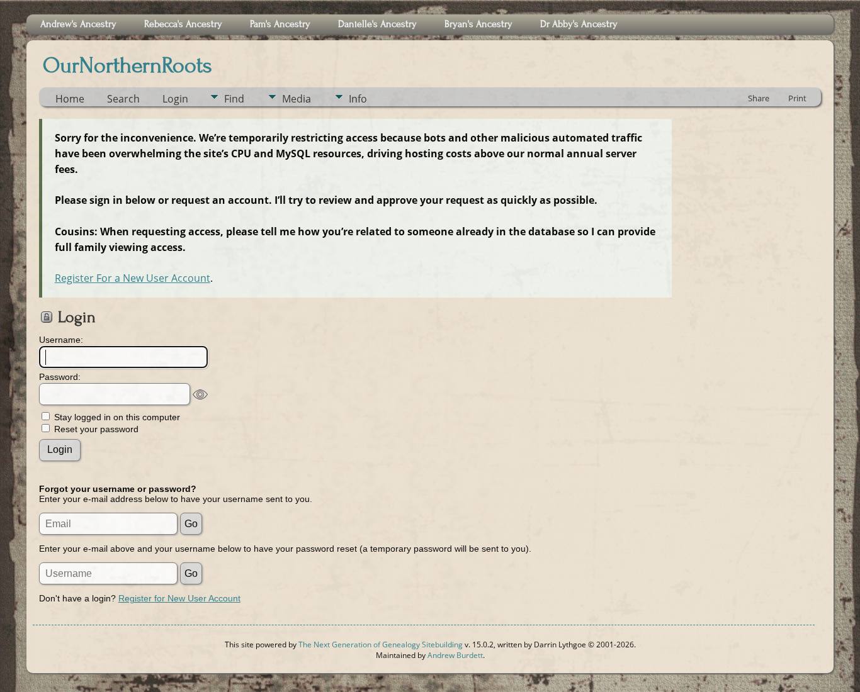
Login (175, 99)
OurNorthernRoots (127, 65)
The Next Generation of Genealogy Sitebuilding (380, 644)
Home (69, 99)
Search (123, 99)
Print (797, 98)
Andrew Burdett (455, 655)
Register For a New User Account (132, 278)
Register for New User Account (179, 598)
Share (758, 98)
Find (234, 99)
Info (358, 99)
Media (296, 99)
